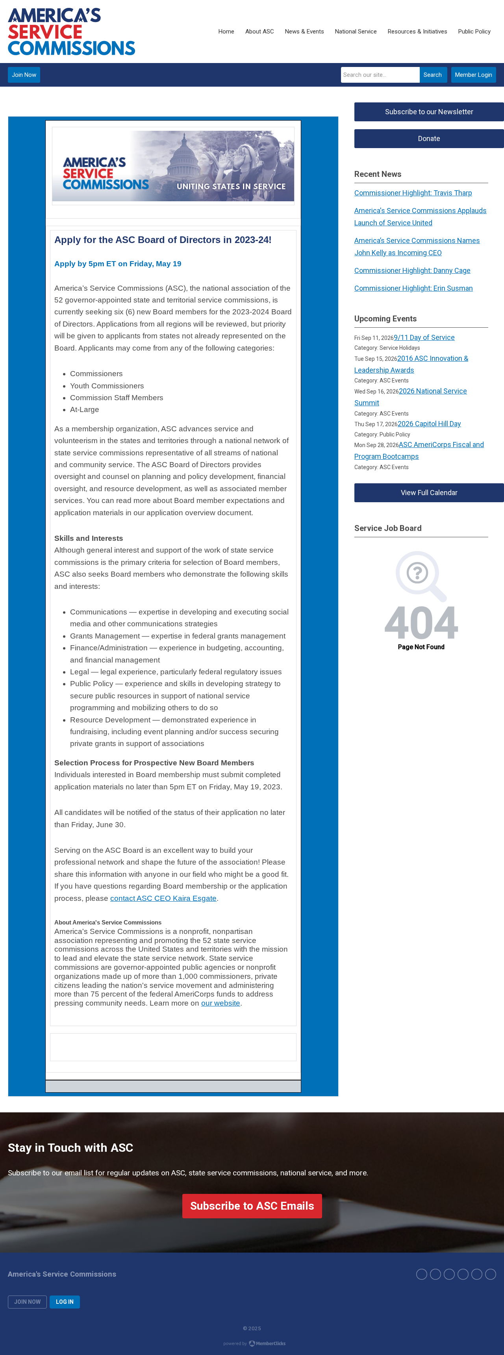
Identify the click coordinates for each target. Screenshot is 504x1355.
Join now (27, 1302)
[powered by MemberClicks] (252, 1344)
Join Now (24, 74)
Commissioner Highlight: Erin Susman (413, 288)
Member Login (473, 74)
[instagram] (449, 1274)
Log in (65, 1302)
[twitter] (435, 1274)
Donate (429, 138)
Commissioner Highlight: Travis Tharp (413, 193)
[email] (490, 1274)
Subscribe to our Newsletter (429, 112)
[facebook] (421, 1274)
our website (220, 1003)
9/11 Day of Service (424, 337)
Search (433, 74)
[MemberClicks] (71, 31)
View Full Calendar (429, 492)
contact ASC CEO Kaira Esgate (163, 898)
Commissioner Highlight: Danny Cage (412, 270)
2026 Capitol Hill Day (429, 423)
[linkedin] (463, 1274)
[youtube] (476, 1274)
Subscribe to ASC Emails (252, 1205)
